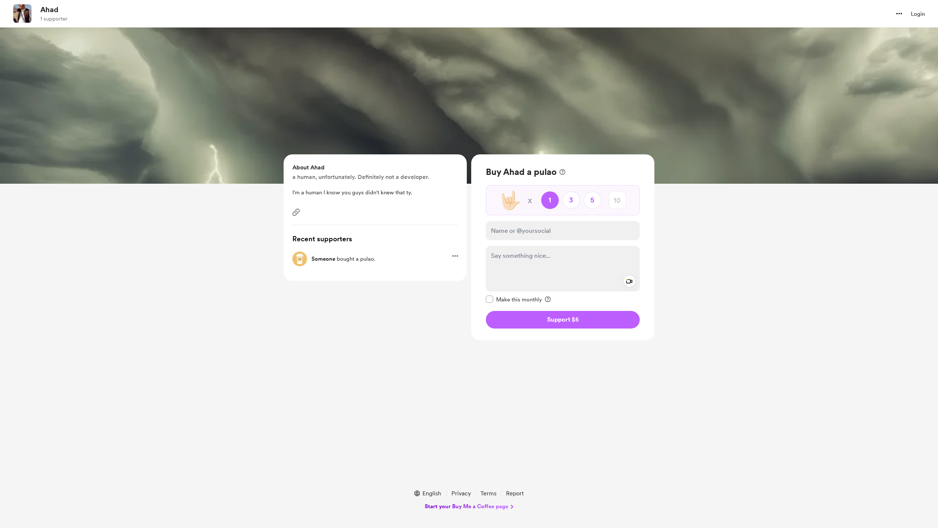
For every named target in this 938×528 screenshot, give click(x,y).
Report (515, 493)
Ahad (49, 9)
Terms (488, 493)
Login (918, 14)
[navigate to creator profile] (22, 13)
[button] (899, 13)
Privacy (461, 493)
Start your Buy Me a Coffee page (466, 506)
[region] (562, 247)
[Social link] (296, 212)
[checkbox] (514, 299)
